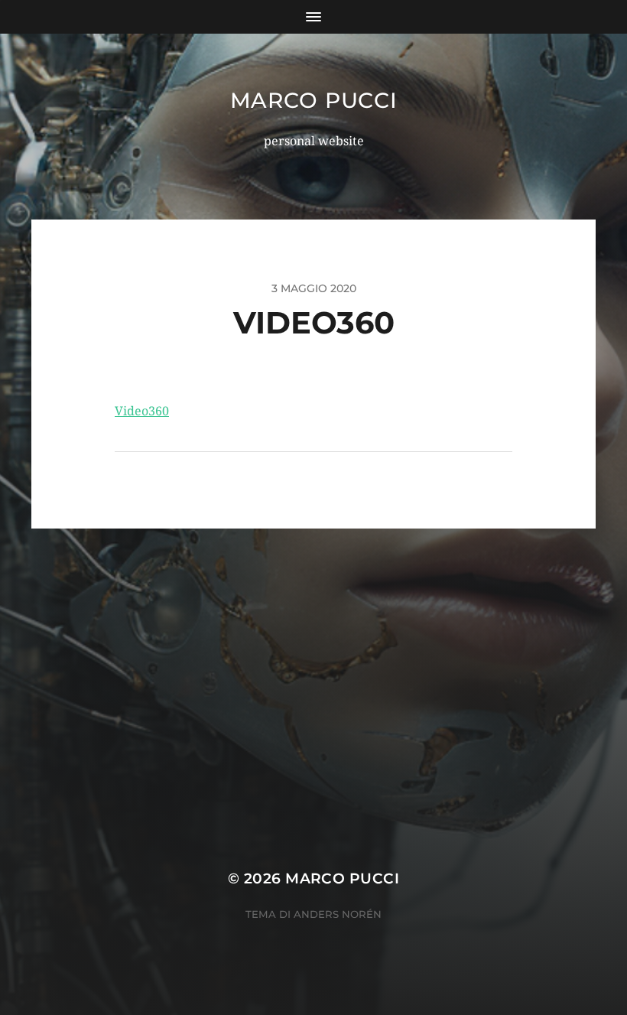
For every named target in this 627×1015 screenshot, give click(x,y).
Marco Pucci (314, 100)
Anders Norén (338, 914)
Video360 (142, 411)
